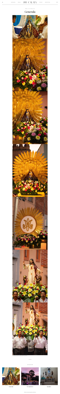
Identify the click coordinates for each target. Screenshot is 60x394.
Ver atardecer (30, 386)
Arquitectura (47, 2)
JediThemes (34, 392)
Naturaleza (13, 2)
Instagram (30, 359)
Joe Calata (27, 392)
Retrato (40, 2)
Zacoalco (49, 386)
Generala (11, 386)
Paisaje (19, 2)
